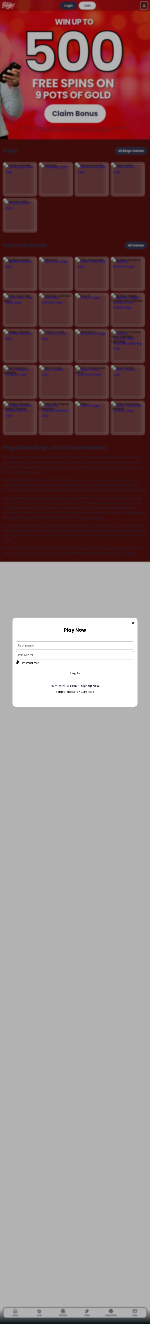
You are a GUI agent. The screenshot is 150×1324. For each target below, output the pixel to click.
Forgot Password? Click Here (75, 692)
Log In (75, 673)
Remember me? (29, 663)
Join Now (75, 686)
